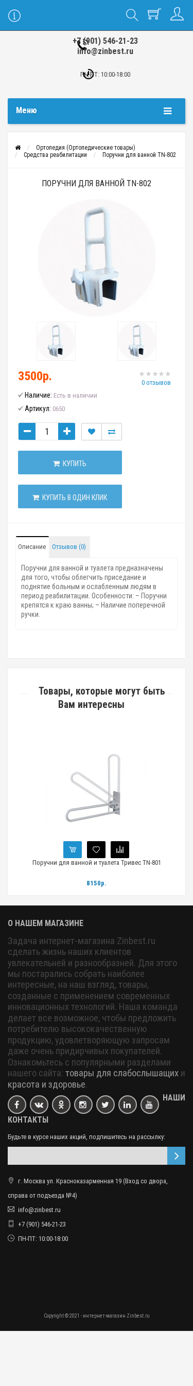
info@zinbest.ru (105, 51)
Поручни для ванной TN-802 (139, 154)
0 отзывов (156, 382)
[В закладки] (96, 849)
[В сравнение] (120, 849)
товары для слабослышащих (122, 1073)
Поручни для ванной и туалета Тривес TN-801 (96, 862)
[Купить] (72, 849)
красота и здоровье (46, 1084)
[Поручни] (56, 341)
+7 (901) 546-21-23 (105, 41)
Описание (32, 546)
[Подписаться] (176, 1156)
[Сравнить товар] (111, 431)
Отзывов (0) (69, 546)
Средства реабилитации (55, 154)
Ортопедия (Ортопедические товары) (85, 147)
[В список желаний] (91, 431)
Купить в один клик (73, 497)
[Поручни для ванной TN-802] (96, 257)
